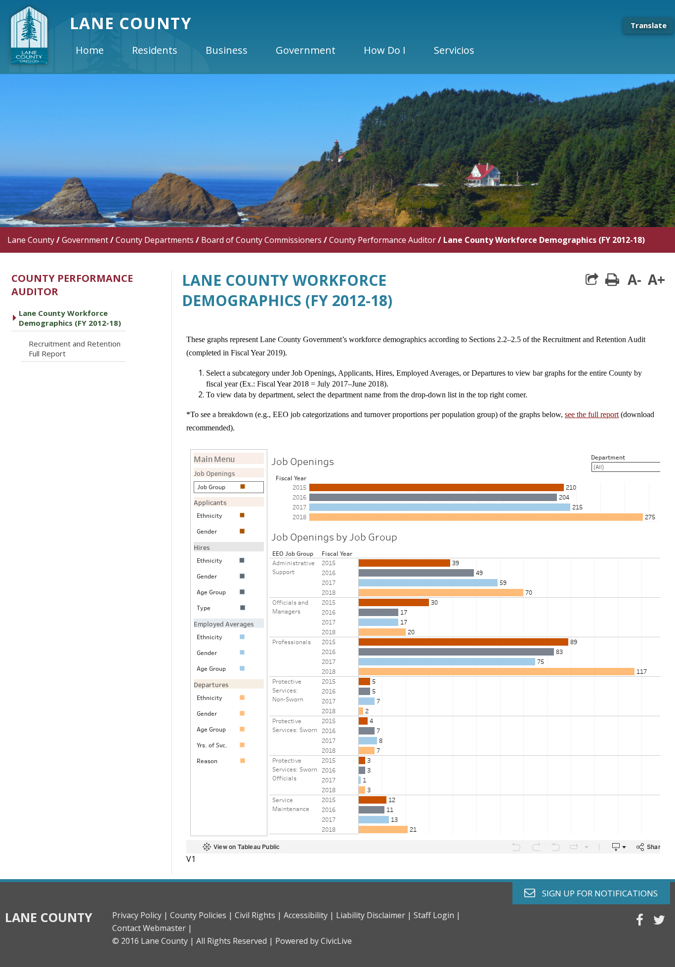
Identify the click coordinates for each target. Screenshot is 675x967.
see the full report (592, 414)
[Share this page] (592, 279)
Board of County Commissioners (261, 239)
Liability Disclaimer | (374, 915)
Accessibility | (309, 915)
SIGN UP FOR (596, 893)
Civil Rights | (258, 915)
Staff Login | (437, 915)
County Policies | (201, 915)
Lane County (30, 239)
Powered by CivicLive (313, 940)
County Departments (155, 239)
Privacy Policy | (140, 915)
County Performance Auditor (382, 239)
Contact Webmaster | (152, 928)
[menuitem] (98, 50)
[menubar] (283, 50)
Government (85, 239)
